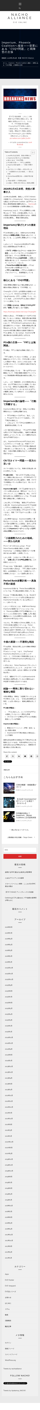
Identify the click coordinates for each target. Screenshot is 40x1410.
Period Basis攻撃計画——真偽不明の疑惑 (20, 177)
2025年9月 (8, 985)
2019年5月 (8, 1194)
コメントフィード (11, 1354)
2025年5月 (8, 1008)
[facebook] (7, 756)
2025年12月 (9, 968)
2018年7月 (8, 1211)
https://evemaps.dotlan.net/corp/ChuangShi (19, 312)
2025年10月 (9, 979)
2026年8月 (8, 927)
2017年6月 (8, 1246)
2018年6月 (8, 1217)
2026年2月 (8, 956)
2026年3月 (8, 950)
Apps (7, 1274)
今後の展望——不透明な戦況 (17, 180)
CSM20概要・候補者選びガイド (26, 786)
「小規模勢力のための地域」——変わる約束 (20, 173)
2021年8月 (8, 1124)
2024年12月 (9, 1037)
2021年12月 (9, 1118)
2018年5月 (8, 1223)
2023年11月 (9, 1072)
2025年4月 (8, 1014)
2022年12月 (9, 1095)
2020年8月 (9, 1147)
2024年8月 (8, 1055)
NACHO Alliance (28, 58)
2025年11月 (9, 973)
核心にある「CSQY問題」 (16, 160)
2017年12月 (9, 1234)
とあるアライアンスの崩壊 (14, 878)
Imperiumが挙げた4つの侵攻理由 (18, 158)
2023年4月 (8, 1089)
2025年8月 (8, 991)
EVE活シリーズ (10, 1291)
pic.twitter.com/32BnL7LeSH (20, 138)
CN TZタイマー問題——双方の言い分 (20, 169)
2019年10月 (9, 1171)
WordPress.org (10, 1360)
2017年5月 (8, 1252)
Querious (31, 204)
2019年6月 (8, 1188)
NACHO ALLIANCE (20, 16)
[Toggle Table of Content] (31, 152)
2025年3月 (8, 1020)
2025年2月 (8, 1026)
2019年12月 (9, 1159)
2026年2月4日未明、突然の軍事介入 (19, 155)
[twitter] (13, 756)
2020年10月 (9, 1142)
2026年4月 (8, 944)
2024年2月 (8, 1060)
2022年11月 (9, 1101)
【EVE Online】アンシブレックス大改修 (19, 892)
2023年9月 (8, 1078)
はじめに (8, 1303)
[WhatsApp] (37, 756)
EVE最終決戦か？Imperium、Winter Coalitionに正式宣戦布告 (26, 815)
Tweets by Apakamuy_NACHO (14, 1390)
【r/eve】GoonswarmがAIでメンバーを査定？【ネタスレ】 (26, 801)
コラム (7, 1309)
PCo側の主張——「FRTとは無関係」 (20, 162)
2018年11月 (9, 1205)
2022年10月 (9, 1107)
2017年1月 (8, 1258)
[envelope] (25, 756)
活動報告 (8, 1320)
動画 (6, 1315)
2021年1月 (8, 1136)
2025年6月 (8, 1002)
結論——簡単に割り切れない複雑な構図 (21, 183)
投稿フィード (9, 1348)
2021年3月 (8, 1130)
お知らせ (8, 1297)
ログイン (8, 1343)
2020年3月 (8, 1153)
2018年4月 (8, 1229)
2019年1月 (8, 1200)
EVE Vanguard (10, 1286)
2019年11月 (9, 1165)
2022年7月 (8, 1113)
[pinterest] (31, 756)
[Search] (20, 8)
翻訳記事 (7, 770)
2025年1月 (8, 1032)
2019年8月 (8, 1176)
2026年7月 (8, 933)
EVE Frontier (9, 1280)
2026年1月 (8, 962)
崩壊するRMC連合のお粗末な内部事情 (18, 872)
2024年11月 (9, 1043)
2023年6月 (8, 1084)
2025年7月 (8, 997)
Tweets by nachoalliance (12, 1369)
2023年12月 (9, 1066)
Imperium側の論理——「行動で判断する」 (20, 166)
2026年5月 (8, 939)
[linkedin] (19, 756)
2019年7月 (8, 1182)
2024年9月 (8, 1049)
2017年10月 (9, 1240)
